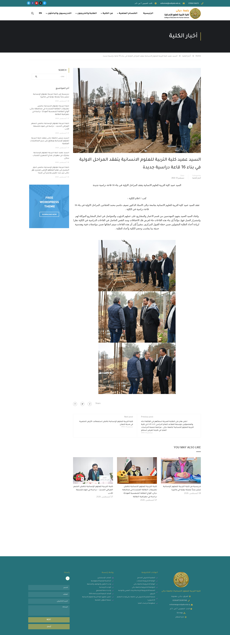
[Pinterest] (75, 404)
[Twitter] (44, 3)
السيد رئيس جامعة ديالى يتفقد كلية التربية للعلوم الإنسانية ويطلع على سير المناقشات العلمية (49, 141)
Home (198, 56)
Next (49, 620)
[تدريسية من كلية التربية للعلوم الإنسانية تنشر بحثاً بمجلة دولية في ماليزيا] (181, 471)
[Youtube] (36, 3)
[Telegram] (28, 3)
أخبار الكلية (186, 56)
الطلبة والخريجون (87, 13)
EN (40, 13)
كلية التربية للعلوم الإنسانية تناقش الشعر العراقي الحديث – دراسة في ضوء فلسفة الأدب (93, 490)
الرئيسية (148, 13)
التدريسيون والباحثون (59, 13)
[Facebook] (90, 404)
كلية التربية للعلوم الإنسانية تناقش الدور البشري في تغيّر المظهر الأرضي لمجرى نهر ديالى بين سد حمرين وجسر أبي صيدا (50, 170)
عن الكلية (108, 13)
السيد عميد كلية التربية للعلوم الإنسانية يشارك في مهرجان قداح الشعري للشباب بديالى (51, 155)
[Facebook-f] (32, 3)
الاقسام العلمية (128, 13)
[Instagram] (40, 3)
